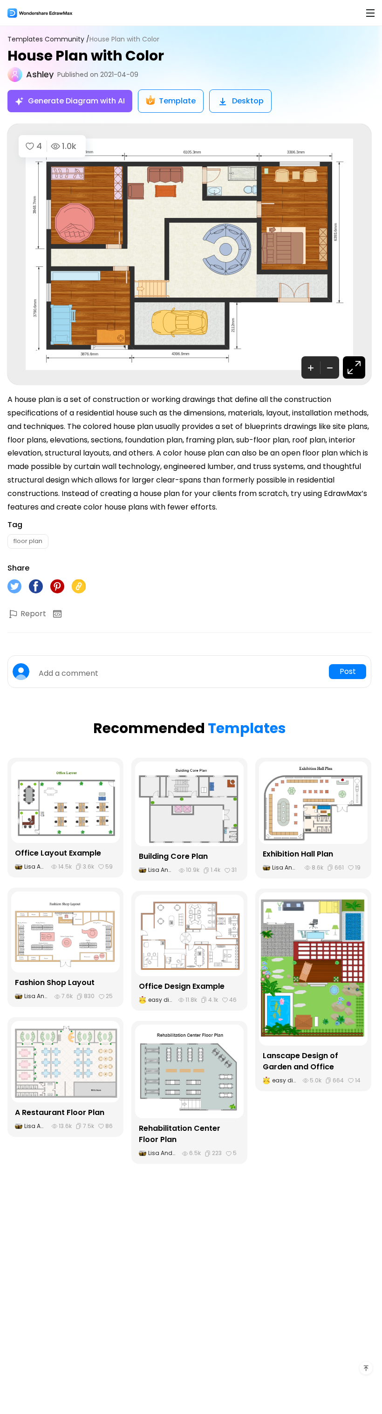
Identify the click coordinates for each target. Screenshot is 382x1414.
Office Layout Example (58, 853)
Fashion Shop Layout (55, 982)
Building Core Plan (173, 856)
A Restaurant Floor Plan (59, 1112)
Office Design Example (182, 986)
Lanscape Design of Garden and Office (300, 1061)
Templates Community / (48, 39)
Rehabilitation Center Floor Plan (179, 1134)
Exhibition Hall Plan (298, 854)
